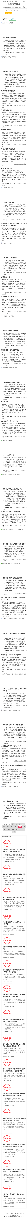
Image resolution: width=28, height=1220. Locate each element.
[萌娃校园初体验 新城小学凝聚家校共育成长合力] (7, 868)
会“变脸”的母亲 (6, 129)
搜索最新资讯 (9, 13)
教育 (21, 7)
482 (5, 829)
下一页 (22, 829)
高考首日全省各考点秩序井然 (10, 350)
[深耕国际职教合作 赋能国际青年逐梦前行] (7, 940)
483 (9, 829)
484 (13, 829)
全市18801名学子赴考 (9, 37)
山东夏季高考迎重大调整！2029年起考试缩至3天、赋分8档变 (14, 996)
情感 (16, 1)
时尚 (13, 1)
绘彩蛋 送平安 (5, 402)
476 (4, 827)
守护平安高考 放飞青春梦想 (11, 801)
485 (17, 829)
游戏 (18, 7)
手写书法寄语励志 (6, 110)
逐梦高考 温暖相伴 (7, 277)
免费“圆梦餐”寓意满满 (8, 91)
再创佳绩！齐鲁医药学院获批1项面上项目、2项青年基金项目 (14, 1020)
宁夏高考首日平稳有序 (10, 258)
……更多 (7, 50)
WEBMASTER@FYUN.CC (17, 1217)
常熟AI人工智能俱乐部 (17, 1214)
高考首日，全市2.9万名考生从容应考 (14, 544)
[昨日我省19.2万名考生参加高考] (10, 563)
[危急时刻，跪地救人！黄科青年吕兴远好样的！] (7, 1188)
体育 (4, 7)
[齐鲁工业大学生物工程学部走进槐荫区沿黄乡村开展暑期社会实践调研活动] (7, 1138)
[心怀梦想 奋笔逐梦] (7, 188)
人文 (18, 1)
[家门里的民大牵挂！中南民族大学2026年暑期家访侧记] (7, 963)
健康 (24, 1)
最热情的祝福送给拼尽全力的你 (12, 489)
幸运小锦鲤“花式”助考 (8, 149)
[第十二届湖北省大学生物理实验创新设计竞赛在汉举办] (7, 891)
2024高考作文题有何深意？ (9, 421)
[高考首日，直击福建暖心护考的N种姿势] (12, 619)
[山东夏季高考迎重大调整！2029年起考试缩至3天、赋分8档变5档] (7, 988)
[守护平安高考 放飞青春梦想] (9, 786)
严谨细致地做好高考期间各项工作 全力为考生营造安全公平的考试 (14, 224)
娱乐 (7, 7)
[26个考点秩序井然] (7, 440)
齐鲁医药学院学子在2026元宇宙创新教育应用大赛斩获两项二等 (14, 850)
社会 (10, 1)
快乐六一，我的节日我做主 (9, 297)
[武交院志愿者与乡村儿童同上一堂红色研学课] (7, 916)
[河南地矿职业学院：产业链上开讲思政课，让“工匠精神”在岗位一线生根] (7, 1163)
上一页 (18, 824)
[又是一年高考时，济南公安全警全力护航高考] (14, 675)
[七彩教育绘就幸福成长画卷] (9, 367)
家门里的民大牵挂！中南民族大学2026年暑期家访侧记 (13, 971)
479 (16, 827)
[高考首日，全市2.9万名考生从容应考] (12, 529)
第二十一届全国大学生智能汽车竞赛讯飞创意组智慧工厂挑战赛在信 (14, 1070)
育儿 (24, 7)
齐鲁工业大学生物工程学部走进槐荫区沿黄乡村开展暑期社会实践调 (14, 1146)
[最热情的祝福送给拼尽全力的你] (10, 474)
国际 (7, 1)
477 (8, 827)
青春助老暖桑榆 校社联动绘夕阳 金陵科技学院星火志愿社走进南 (14, 1119)
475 (23, 824)
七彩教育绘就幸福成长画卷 (11, 382)
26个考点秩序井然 (8, 455)
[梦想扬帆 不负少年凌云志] (8, 57)
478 (12, 827)
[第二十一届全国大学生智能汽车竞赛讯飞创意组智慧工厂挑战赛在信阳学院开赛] (7, 1062)
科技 (16, 7)
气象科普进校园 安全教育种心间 (13, 725)
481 (24, 827)
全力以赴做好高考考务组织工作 (11, 746)
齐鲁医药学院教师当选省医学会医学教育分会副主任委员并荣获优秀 (14, 1094)
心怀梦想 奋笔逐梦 (8, 202)
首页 (13, 824)
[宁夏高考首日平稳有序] (8, 243)
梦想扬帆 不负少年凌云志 (11, 71)
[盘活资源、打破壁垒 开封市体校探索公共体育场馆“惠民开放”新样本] (7, 1038)
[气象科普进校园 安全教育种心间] (10, 710)
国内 (4, 1)
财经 (10, 7)
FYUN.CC (13, 1213)
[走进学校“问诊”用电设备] (8, 316)
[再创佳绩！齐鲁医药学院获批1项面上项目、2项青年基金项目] (7, 1013)
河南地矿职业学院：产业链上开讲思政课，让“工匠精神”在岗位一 (14, 1170)
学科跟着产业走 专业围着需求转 (11, 655)
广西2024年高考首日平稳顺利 (10, 512)
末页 (14, 832)
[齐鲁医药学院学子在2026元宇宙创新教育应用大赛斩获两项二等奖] (7, 843)
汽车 (21, 1)
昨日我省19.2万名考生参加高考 (12, 578)
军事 (13, 7)
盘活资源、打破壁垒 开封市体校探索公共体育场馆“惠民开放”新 (14, 1045)
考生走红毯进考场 (6, 168)
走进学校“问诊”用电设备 (10, 331)
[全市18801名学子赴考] (8, 23)
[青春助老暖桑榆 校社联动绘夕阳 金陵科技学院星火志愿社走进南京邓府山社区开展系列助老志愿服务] (7, 1112)
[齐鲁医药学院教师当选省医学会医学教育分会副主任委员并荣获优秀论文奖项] (7, 1087)
